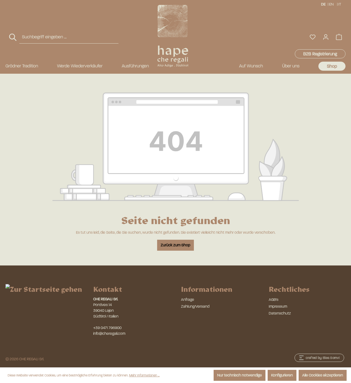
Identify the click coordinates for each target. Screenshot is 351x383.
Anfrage (187, 299)
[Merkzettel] (312, 37)
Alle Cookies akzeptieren (322, 375)
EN (331, 4)
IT (339, 4)
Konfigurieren (282, 375)
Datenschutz (280, 313)
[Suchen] (13, 37)
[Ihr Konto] (325, 37)
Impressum (278, 306)
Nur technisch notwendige (239, 375)
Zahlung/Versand (195, 306)
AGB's (273, 299)
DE (323, 4)
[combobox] (68, 37)
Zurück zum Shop (175, 245)
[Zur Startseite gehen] (172, 36)
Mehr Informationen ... (144, 375)
